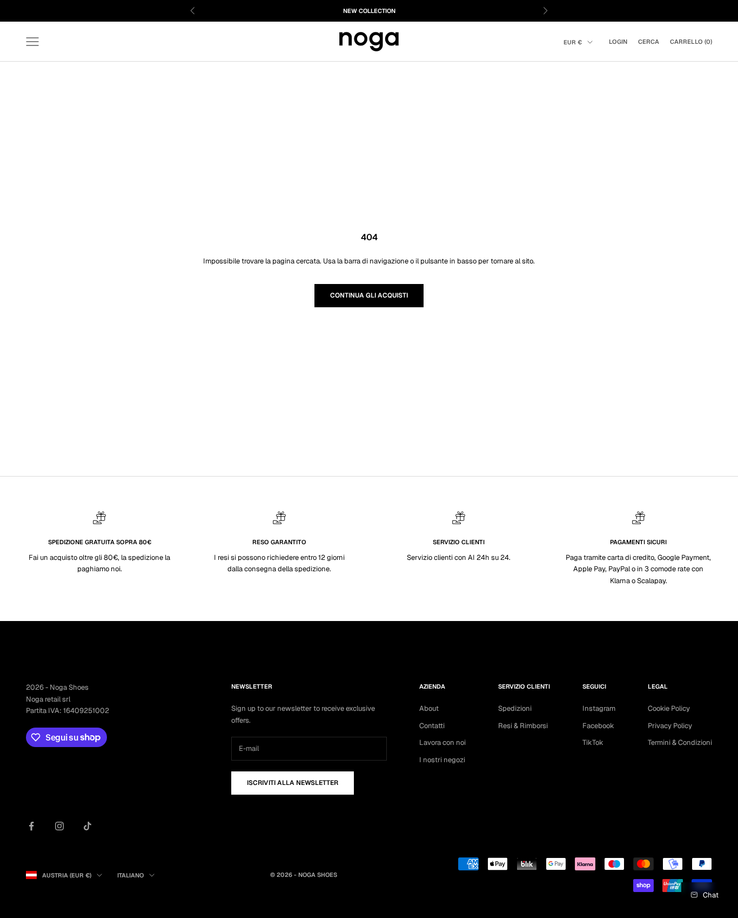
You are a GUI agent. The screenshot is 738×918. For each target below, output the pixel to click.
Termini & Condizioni (680, 742)
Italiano (130, 875)
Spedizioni (515, 708)
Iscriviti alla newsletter (292, 782)
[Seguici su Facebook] (31, 826)
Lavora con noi (442, 742)
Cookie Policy (669, 708)
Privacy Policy (670, 725)
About (429, 708)
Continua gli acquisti (369, 295)
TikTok (592, 742)
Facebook (598, 725)
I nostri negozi (442, 759)
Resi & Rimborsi (523, 725)
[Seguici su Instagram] (59, 826)
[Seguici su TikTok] (87, 826)
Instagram (598, 708)
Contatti (432, 725)
